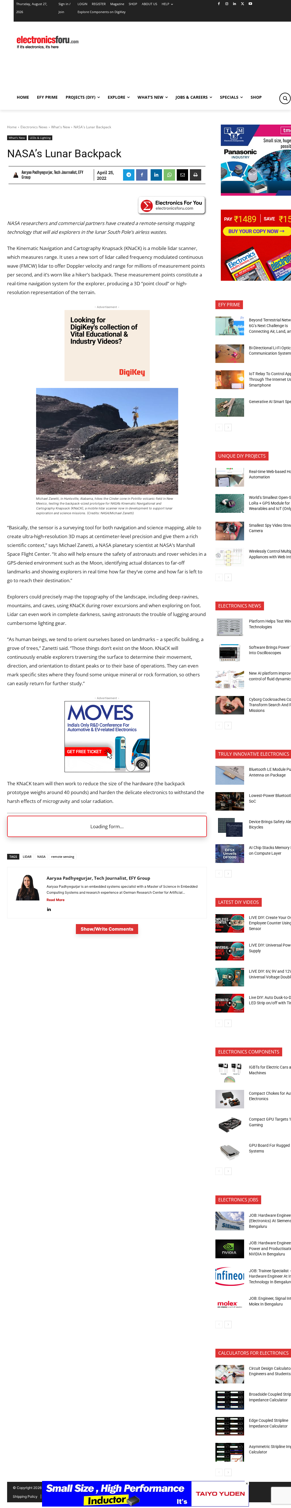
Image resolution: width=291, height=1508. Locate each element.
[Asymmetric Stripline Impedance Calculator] (229, 1452)
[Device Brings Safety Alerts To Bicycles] (229, 827)
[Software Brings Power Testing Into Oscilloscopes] (229, 653)
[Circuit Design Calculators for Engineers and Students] (229, 1374)
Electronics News (33, 127)
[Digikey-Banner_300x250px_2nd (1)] (107, 379)
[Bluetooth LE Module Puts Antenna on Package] (229, 775)
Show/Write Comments (107, 929)
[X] (242, 4)
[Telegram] (128, 175)
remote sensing (62, 856)
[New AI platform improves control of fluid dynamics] (229, 679)
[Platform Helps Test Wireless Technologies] (229, 627)
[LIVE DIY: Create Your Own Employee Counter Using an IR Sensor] (229, 923)
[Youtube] (250, 4)
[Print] (195, 175)
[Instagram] (226, 4)
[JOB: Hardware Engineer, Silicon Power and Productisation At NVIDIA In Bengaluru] (229, 1249)
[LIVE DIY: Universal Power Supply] (229, 951)
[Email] (182, 175)
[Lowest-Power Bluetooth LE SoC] (229, 801)
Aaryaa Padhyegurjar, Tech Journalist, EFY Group (52, 174)
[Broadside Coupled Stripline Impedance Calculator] (229, 1400)
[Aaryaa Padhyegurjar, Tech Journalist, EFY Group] (16, 175)
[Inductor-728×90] (145, 1505)
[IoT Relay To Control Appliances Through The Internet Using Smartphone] (229, 379)
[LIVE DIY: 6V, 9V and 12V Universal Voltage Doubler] (229, 977)
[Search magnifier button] (285, 98)
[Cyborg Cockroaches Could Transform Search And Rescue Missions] (229, 705)
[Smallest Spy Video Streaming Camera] (229, 531)
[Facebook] (218, 4)
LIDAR (27, 856)
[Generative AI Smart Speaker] (229, 407)
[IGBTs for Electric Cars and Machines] (229, 1073)
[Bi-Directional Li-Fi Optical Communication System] (229, 353)
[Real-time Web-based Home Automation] (229, 477)
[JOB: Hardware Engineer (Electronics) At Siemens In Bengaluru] (229, 1221)
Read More (56, 900)
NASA (41, 856)
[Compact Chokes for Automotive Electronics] (229, 1099)
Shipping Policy (25, 1496)
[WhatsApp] (169, 175)
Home (12, 127)
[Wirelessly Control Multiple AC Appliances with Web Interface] (229, 557)
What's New (60, 127)
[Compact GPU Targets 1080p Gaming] (229, 1125)
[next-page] (228, 427)
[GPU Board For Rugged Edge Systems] (229, 1151)
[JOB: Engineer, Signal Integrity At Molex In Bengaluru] (229, 1304)
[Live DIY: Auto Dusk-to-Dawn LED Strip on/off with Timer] (229, 1003)
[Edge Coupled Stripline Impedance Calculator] (229, 1426)
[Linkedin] (234, 4)
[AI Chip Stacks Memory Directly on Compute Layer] (229, 853)
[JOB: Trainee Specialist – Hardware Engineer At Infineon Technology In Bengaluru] (229, 1276)
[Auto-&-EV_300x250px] (107, 770)
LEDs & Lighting (40, 138)
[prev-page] (219, 427)
